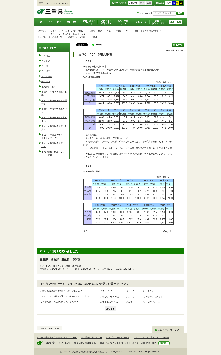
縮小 (142, 3)
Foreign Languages (58, 3)
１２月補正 (46, 76)
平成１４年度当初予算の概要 (145, 31)
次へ (171, 231)
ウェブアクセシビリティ (117, 337)
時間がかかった (153, 302)
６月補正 (45, 66)
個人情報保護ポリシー (91, 337)
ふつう (131, 291)
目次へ (86, 231)
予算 (109, 31)
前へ (165, 231)
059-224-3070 (123, 343)
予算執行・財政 (95, 31)
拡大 (149, 3)
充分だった (107, 291)
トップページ (54, 31)
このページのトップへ (169, 330)
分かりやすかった (110, 296)
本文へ (42, 3)
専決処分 (45, 61)
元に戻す (133, 3)
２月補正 (45, 55)
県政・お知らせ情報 (74, 31)
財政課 (82, 37)
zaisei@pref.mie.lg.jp (124, 269)
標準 (169, 3)
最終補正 (45, 81)
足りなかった (152, 291)
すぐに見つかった (110, 302)
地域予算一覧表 (48, 86)
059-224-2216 (57, 269)
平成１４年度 (122, 31)
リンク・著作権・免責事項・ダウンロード (57, 337)
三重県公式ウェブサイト (55, 11)
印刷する (178, 45)
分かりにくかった (154, 296)
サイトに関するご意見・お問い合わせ (151, 337)
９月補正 (45, 71)
